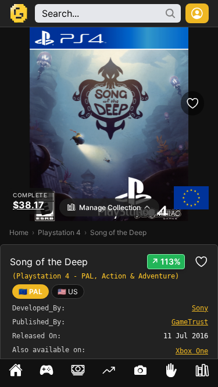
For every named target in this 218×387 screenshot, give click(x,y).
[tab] (15, 373)
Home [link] (18, 232)
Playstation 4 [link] (59, 232)
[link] (67, 291)
